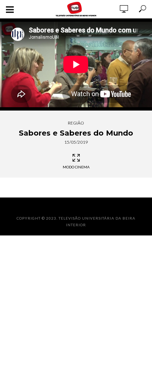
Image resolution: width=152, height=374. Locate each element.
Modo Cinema (76, 167)
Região (76, 123)
